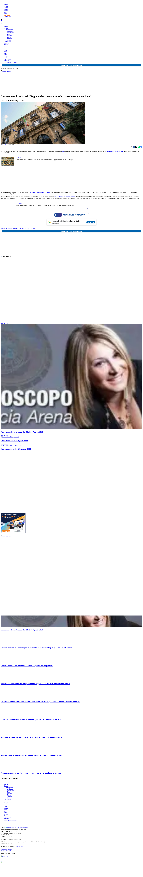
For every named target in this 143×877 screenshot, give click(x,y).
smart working (31, 228)
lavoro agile (16, 228)
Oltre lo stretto (7, 16)
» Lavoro (8, 71)
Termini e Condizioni (6, 849)
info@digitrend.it (19, 846)
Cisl (63, 151)
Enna (8, 34)
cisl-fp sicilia (4, 228)
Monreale (6, 43)
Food (5, 13)
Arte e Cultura (7, 59)
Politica (6, 10)
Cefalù (5, 46)
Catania (6, 6)
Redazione (5, 145)
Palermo (6, 4)
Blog (5, 57)
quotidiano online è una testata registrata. (14, 827)
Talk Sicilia (7, 15)
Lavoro (6, 56)
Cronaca (6, 9)
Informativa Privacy (6, 850)
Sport (5, 12)
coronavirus (10, 228)
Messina (9, 35)
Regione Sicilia (23, 228)
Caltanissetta (10, 32)
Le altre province (8, 29)
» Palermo (3, 71)
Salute (5, 54)
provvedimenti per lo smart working (65, 196)
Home (5, 49)
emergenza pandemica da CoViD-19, (40, 192)
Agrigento (10, 31)
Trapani (9, 40)
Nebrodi (6, 44)
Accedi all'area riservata (71, 65)
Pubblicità (6, 60)
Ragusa (9, 37)
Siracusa (6, 7)
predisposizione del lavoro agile (114, 151)
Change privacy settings (10, 62)
